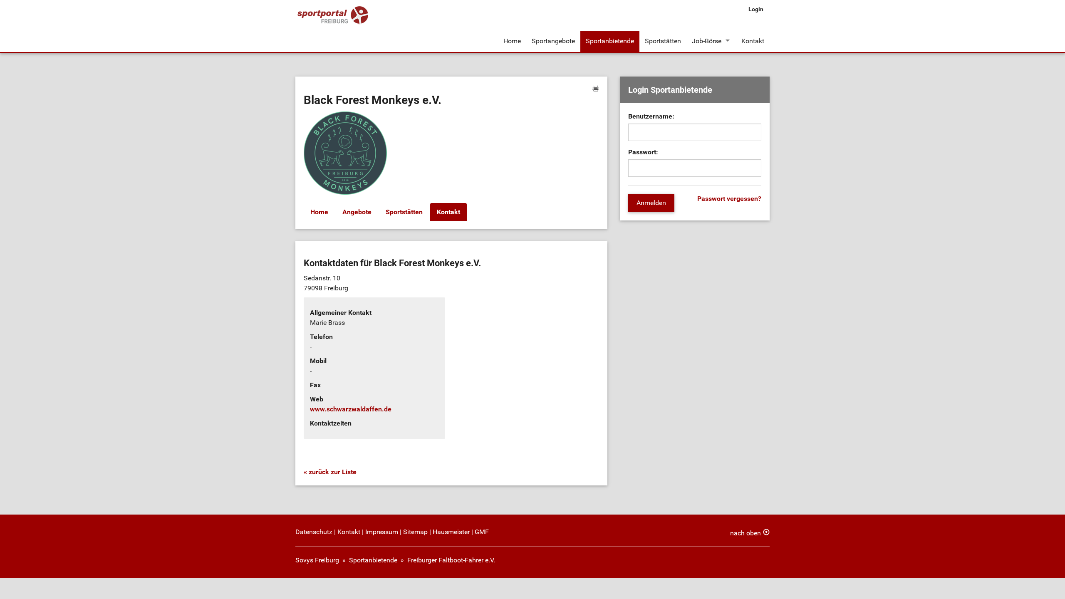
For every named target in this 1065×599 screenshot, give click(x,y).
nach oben (745, 533)
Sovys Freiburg (317, 560)
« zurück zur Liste (330, 472)
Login (755, 9)
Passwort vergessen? (729, 199)
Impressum (381, 532)
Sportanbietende (610, 41)
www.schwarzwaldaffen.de (350, 409)
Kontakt (752, 41)
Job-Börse (706, 41)
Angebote (357, 212)
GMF (482, 532)
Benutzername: (651, 116)
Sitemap (415, 532)
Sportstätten (663, 41)
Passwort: (643, 152)
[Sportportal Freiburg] (332, 15)
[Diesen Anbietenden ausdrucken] (595, 88)
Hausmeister (451, 532)
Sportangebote (553, 41)
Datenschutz (313, 532)
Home (512, 41)
